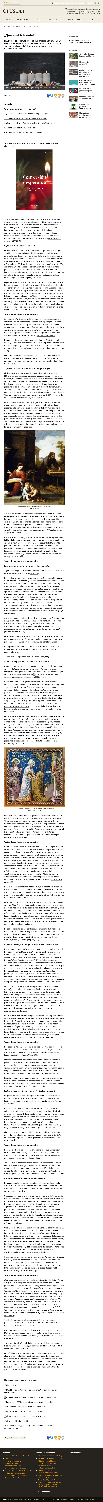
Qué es (8, 20)
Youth (91, 20)
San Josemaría (55, 20)
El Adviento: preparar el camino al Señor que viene (81, 41)
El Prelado (22, 20)
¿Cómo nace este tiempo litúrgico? (21, 128)
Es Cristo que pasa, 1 (46, 335)
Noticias (38, 20)
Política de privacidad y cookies (35, 1499)
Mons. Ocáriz (10, 1369)
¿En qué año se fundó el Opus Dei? (50, 1458)
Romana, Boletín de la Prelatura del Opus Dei (13, 1462)
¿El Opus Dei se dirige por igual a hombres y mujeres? (48, 1462)
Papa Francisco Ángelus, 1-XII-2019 (28, 960)
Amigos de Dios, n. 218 (14, 631)
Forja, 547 (34, 573)
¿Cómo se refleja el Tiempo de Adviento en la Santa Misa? (30, 123)
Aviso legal (18, 1499)
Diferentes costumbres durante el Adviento (24, 132)
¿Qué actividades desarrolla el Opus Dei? (46, 1479)
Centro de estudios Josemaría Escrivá (18, 1471)
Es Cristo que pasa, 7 (35, 1086)
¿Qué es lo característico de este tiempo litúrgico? (27, 113)
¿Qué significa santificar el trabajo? (50, 1456)
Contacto (90, 3)
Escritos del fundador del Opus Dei (17, 1456)
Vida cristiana (75, 20)
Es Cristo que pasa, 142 (28, 939)
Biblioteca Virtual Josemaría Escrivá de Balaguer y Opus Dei (16, 1474)
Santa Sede (9, 1458)
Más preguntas (44, 1491)
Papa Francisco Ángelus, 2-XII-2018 (26, 277)
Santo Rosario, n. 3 (20, 1348)
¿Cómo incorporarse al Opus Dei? (50, 1475)
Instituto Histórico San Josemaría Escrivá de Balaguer (16, 1467)
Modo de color (59, 3)
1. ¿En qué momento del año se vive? (20, 109)
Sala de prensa (79, 3)
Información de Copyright (57, 1499)
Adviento (23, 1438)
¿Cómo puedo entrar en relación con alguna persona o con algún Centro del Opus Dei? (50, 1485)
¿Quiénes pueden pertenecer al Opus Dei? (46, 1467)
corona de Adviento (51, 1196)
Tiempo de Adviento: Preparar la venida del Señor (39, 982)
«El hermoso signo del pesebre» (39, 1037)
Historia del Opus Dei (12, 1478)
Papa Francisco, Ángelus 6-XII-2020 (47, 418)
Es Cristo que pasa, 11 (53, 1173)
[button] (59, 96)
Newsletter (69, 3)
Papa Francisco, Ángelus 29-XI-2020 (29, 258)
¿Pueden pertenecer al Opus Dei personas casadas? (48, 1472)
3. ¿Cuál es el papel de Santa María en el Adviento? (25, 118)
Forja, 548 (33, 1055)
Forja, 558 (44, 656)
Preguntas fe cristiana (11, 1438)
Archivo (92, 1499)
